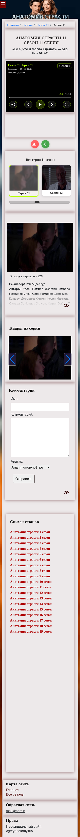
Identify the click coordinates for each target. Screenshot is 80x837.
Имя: (14, 399)
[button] (12, 359)
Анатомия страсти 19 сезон (31, 631)
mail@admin (15, 811)
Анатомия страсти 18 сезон (31, 626)
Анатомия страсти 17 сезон (31, 620)
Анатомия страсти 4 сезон (30, 548)
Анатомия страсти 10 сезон (31, 581)
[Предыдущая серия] (28, 104)
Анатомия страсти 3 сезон (30, 543)
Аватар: (17, 461)
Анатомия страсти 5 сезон (30, 554)
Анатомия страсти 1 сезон (30, 532)
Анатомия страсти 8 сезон (30, 570)
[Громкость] (13, 104)
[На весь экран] (67, 104)
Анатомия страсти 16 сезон (31, 615)
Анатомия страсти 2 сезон (30, 537)
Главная (12, 790)
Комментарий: (22, 414)
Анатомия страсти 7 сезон (30, 565)
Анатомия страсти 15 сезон (31, 609)
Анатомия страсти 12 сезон (31, 593)
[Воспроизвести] (40, 104)
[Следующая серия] (52, 104)
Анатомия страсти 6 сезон (30, 559)
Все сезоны (15, 794)
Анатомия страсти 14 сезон (31, 604)
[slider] (40, 97)
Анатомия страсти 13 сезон (31, 598)
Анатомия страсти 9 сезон (30, 576)
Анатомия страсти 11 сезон (30, 587)
